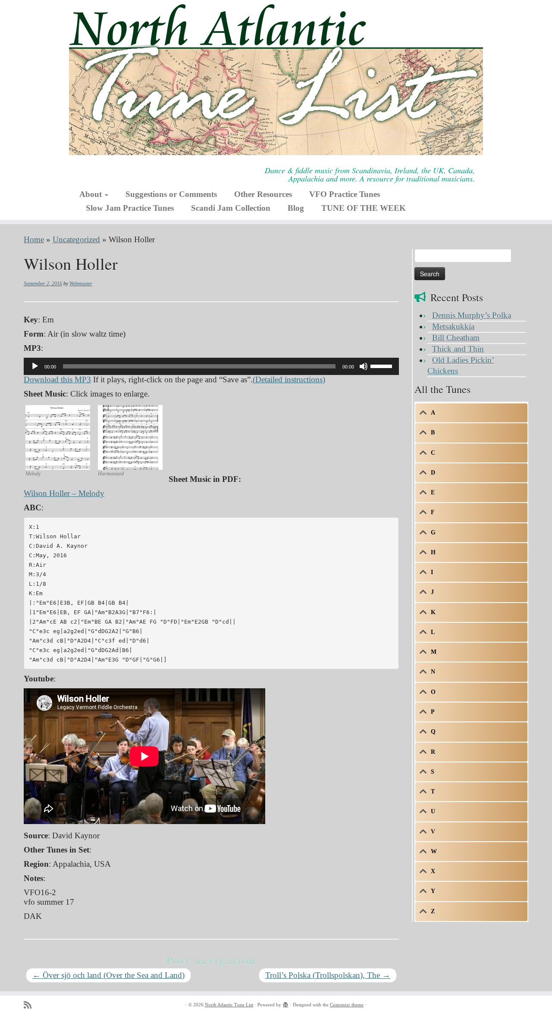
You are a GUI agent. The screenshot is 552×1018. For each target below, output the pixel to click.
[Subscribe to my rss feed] (30, 1005)
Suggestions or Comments (171, 194)
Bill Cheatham (456, 337)
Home (34, 239)
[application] (211, 366)
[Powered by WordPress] (285, 1003)
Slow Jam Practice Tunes (130, 207)
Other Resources (263, 194)
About (91, 194)
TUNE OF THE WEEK (363, 207)
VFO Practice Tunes (344, 194)
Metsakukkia (453, 326)
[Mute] (363, 366)
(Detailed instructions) (289, 379)
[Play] (35, 366)
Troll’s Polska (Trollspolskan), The (327, 975)
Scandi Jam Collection (230, 207)
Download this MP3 (57, 379)
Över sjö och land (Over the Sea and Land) (108, 975)
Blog (296, 207)
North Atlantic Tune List (229, 1004)
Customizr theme (347, 1004)
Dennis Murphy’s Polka (471, 315)
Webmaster (80, 284)
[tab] (471, 412)
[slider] (382, 365)
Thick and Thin (458, 348)
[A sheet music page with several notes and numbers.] (57, 436)
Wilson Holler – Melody (64, 493)
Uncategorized (76, 239)
